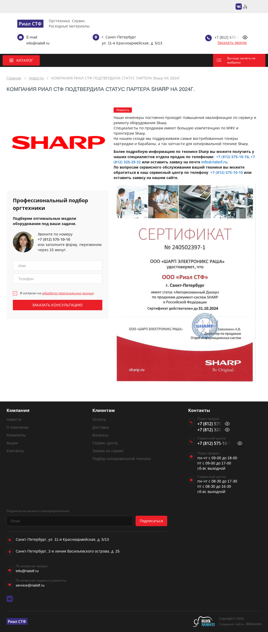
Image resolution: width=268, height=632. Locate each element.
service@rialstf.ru (30, 585)
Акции (12, 442)
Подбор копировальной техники (121, 458)
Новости (36, 78)
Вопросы (100, 435)
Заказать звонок (232, 42)
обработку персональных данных (67, 293)
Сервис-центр (105, 442)
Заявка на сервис (108, 450)
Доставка (100, 427)
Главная (14, 78)
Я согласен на (56, 293)
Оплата (99, 419)
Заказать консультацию (57, 304)
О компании (18, 427)
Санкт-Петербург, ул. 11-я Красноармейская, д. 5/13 (62, 539)
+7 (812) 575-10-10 (54, 239)
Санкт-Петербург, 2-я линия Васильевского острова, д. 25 (68, 551)
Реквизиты (16, 435)
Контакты (15, 450)
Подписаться (151, 520)
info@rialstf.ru (37, 43)
